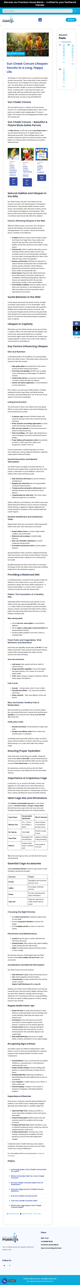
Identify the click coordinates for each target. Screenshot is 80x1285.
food (9, 607)
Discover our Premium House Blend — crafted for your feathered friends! (40, 4)
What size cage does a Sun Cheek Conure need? (26, 1206)
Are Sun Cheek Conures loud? (24, 1196)
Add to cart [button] (13, 181)
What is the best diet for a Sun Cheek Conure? (27, 1177)
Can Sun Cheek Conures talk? (24, 1200)
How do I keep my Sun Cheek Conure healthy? (27, 1190)
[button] (40, 19)
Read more (41, 177)
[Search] (75, 11)
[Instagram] (10, 1266)
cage (18, 783)
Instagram (11, 1156)
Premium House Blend (49, 1245)
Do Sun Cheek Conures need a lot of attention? (27, 1183)
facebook (40, 1153)
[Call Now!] (4, 1281)
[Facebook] (4, 1266)
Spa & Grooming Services (51, 1248)
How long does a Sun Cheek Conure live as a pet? (28, 1170)
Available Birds (47, 1241)
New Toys (45, 1238)
